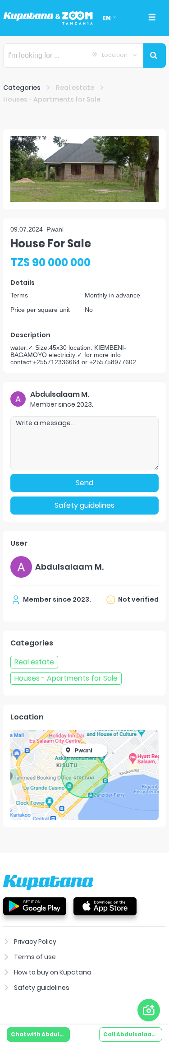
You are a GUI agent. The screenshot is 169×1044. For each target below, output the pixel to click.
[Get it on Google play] (34, 905)
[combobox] (114, 55)
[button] (84, 169)
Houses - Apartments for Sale (51, 99)
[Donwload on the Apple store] (105, 905)
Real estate (75, 87)
